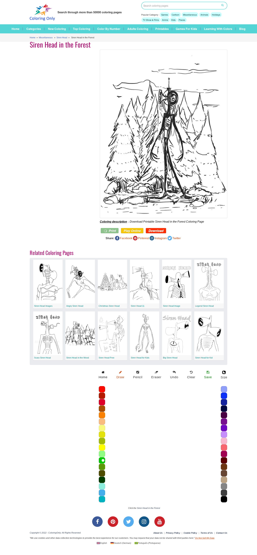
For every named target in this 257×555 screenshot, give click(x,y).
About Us (158, 533)
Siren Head (61, 37)
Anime (165, 19)
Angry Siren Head (74, 306)
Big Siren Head (170, 358)
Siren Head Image (171, 306)
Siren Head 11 (137, 306)
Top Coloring (81, 29)
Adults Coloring (137, 29)
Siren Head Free (106, 358)
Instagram (161, 238)
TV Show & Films (151, 19)
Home (15, 29)
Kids (173, 19)
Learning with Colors (218, 29)
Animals (204, 14)
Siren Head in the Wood (77, 358)
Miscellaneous (190, 14)
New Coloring (57, 29)
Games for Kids (186, 29)
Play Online (132, 230)
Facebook (126, 238)
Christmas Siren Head (109, 306)
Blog (242, 29)
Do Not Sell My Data (204, 538)
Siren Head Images (43, 306)
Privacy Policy (173, 533)
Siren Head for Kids (140, 358)
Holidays (216, 14)
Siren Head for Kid (204, 358)
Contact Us (221, 533)
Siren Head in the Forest (148, 508)
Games (164, 14)
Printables (162, 29)
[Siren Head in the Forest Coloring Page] (163, 134)
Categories (33, 29)
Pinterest (143, 238)
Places (182, 19)
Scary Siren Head (42, 358)
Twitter (176, 238)
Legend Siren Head (204, 306)
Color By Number (108, 29)
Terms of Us (207, 533)
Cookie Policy (190, 533)
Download (155, 230)
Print (112, 230)
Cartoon (175, 14)
